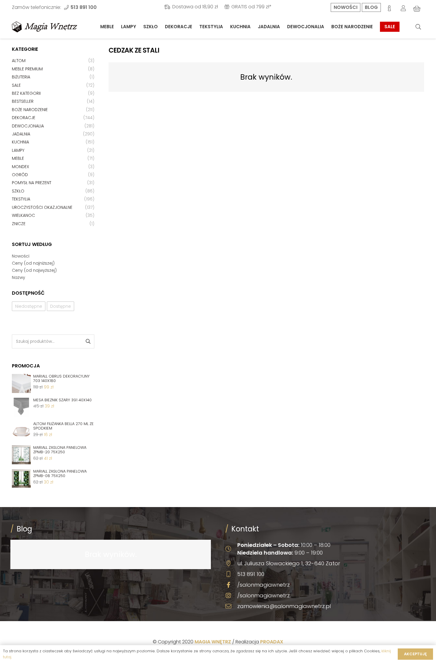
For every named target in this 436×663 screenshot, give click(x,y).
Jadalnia (21, 134)
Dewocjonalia (28, 126)
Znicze (19, 224)
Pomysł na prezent (31, 183)
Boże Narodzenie (30, 110)
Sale (16, 85)
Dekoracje (23, 118)
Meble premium (27, 69)
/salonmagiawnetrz (263, 584)
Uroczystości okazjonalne (42, 207)
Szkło (18, 191)
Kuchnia (20, 142)
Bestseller (23, 101)
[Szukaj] (418, 27)
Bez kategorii (26, 93)
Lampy (18, 150)
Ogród (20, 175)
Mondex (20, 167)
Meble (18, 158)
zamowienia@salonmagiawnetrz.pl (284, 606)
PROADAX (271, 641)
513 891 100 (250, 574)
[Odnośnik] (44, 26)
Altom (19, 61)
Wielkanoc (23, 215)
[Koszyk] (417, 8)
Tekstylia (21, 199)
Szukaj (87, 341)
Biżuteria (21, 77)
